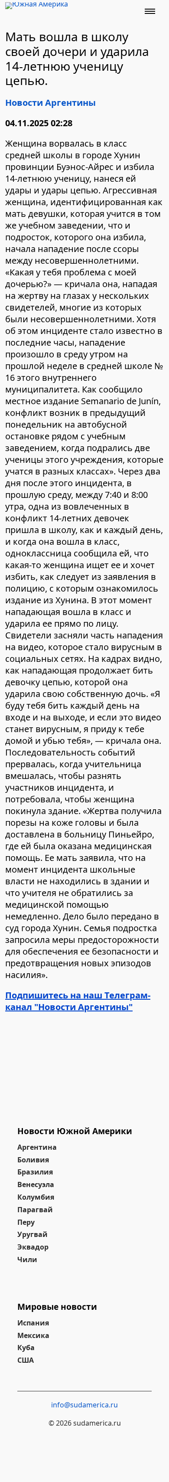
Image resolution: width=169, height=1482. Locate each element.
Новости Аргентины (50, 102)
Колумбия (35, 1197)
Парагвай (35, 1209)
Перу (26, 1222)
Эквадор (33, 1247)
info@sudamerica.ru (84, 1405)
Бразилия (35, 1172)
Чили (27, 1259)
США (25, 1360)
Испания (33, 1323)
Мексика (33, 1335)
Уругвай (32, 1234)
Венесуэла (35, 1184)
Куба (26, 1347)
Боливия (33, 1160)
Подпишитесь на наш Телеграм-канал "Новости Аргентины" (77, 1001)
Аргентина (37, 1147)
